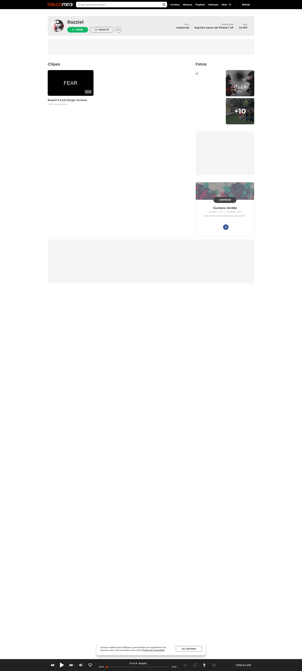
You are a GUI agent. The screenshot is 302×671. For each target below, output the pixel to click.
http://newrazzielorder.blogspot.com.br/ (225, 215)
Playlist (213, 665)
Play (62, 665)
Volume (80, 665)
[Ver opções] (118, 30)
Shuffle (185, 665)
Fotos (201, 64)
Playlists (200, 4)
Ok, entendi (189, 649)
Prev (52, 665)
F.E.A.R (133, 663)
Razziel (75, 22)
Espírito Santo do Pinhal (211, 27)
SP (232, 27)
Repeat (195, 665)
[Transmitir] (223, 665)
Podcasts (213, 4)
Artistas (175, 4)
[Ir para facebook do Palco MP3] (226, 227)
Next (71, 665)
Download (204, 665)
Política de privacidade (154, 650)
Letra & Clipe (243, 665)
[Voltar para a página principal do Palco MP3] (61, 4)
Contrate (225, 200)
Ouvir (79, 29)
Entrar (246, 4)
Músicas (187, 4)
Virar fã (103, 29)
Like (90, 665)
